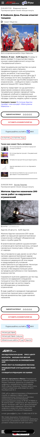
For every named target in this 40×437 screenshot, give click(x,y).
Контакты (6, 357)
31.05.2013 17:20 (6, 8)
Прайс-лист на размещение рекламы (18, 365)
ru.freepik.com (14, 226)
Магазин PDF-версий (21, 357)
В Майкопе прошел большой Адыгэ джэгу (23, 160)
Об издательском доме (12, 354)
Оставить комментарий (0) (20, 122)
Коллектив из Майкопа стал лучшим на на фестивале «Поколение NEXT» (23, 173)
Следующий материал (19, 431)
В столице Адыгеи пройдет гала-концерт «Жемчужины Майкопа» (16, 104)
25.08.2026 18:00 (7, 185)
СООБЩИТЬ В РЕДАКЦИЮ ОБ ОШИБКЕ (17, 372)
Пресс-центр (29, 354)
